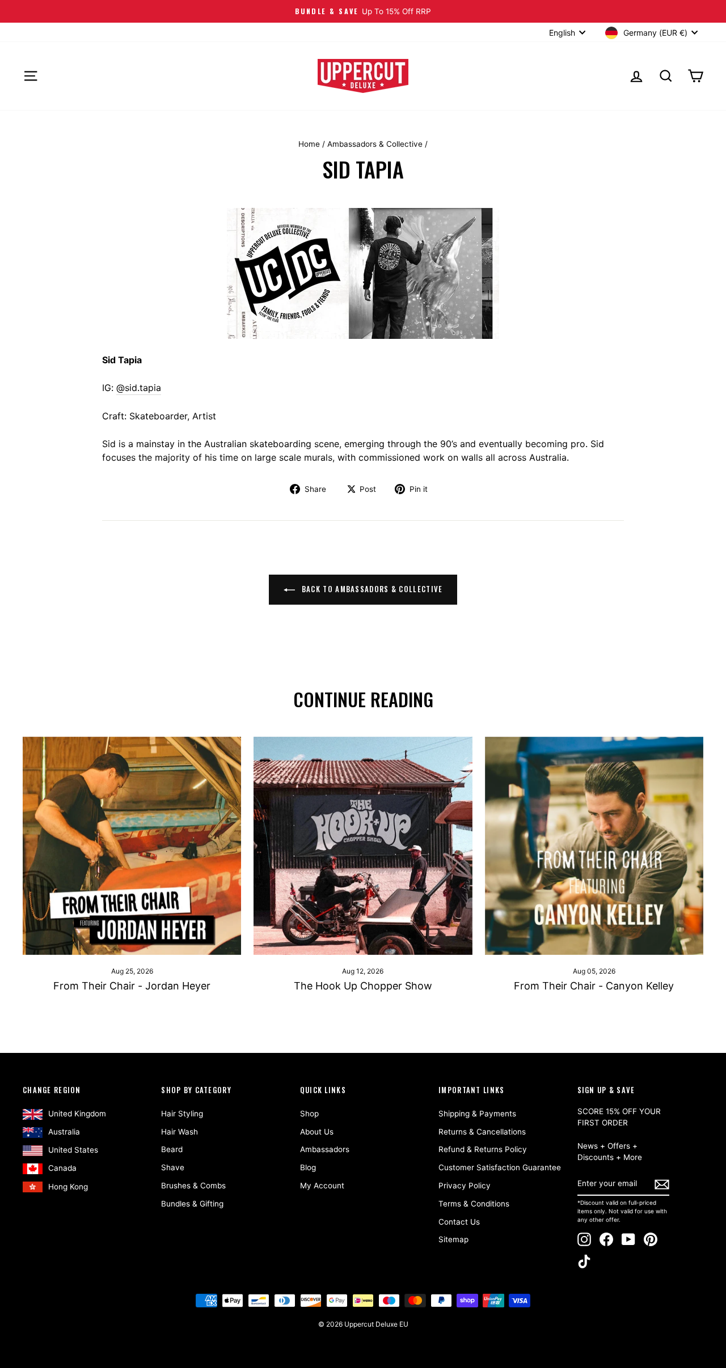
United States (73, 1149)
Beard (172, 1149)
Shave (172, 1167)
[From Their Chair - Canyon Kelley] (594, 846)
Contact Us (459, 1221)
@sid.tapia (138, 387)
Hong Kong (68, 1186)
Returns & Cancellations (482, 1131)
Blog (308, 1167)
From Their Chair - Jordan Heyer (131, 986)
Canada (62, 1167)
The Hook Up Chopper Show (363, 986)
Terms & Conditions (473, 1203)
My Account (322, 1185)
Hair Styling (182, 1113)
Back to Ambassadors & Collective (371, 588)
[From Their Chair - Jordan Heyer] (132, 846)
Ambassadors (324, 1149)
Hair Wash (179, 1131)
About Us (317, 1131)
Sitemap (453, 1239)
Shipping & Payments (477, 1113)
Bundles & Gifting (192, 1203)
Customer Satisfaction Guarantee (499, 1167)
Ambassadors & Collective (375, 143)
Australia (64, 1131)
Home (309, 143)
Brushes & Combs (193, 1185)
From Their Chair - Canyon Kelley (594, 986)
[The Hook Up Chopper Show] (363, 846)
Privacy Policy (464, 1185)
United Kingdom (77, 1113)
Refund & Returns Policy (482, 1149)
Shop (309, 1113)
